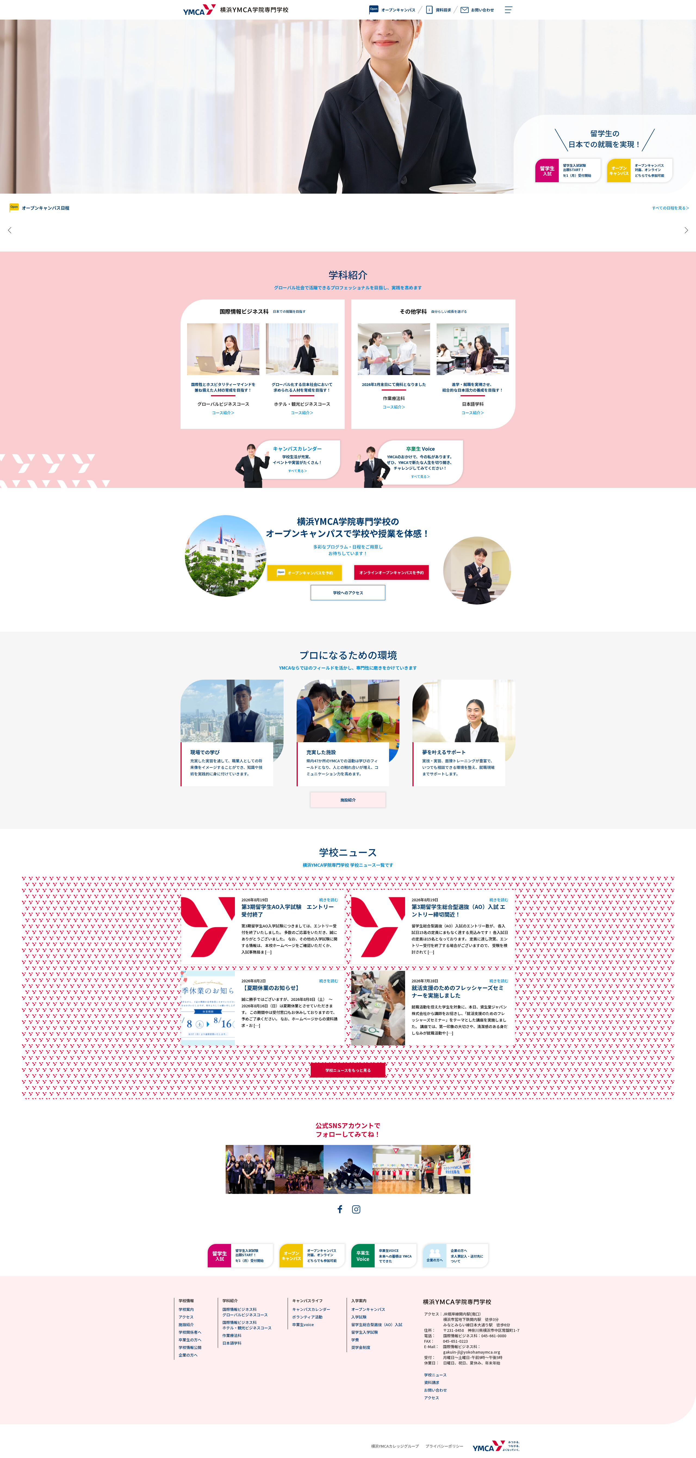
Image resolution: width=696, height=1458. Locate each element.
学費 (355, 1339)
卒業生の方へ (190, 1339)
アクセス (186, 1317)
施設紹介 (186, 1324)
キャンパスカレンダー (311, 1309)
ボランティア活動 (307, 1317)
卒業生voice (303, 1324)
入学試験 (358, 1317)
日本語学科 (231, 1343)
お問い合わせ (435, 1390)
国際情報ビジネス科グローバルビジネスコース (245, 1312)
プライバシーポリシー (444, 1446)
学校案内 (186, 1309)
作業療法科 (231, 1335)
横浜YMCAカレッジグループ (395, 1446)
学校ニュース (435, 1374)
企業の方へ (188, 1355)
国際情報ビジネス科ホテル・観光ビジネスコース (247, 1325)
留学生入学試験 (364, 1332)
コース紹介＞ (223, 412)
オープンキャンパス (368, 1309)
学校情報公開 (190, 1347)
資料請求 (431, 1382)
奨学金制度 (360, 1347)
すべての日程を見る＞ (670, 208)
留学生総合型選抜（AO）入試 (376, 1324)
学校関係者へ (190, 1332)
